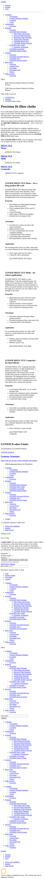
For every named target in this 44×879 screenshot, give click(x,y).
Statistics (4, 558)
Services (8, 492)
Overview (12, 479)
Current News (14, 506)
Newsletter (13, 508)
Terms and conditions (12, 526)
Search (4, 718)
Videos (11, 511)
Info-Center (9, 502)
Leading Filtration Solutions (18, 471)
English (7, 7)
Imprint (7, 528)
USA (7, 9)
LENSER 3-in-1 (15, 498)
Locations (12, 473)
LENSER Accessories (16, 489)
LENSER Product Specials (23, 680)
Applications (9, 477)
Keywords (4, 566)
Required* (4, 553)
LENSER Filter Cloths (17, 487)
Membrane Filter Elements (23, 674)
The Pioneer (13, 470)
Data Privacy (9, 530)
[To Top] (3, 873)
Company (8, 468)
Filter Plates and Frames (22, 670)
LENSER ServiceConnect (18, 500)
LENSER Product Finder (17, 491)
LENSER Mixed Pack (21, 678)
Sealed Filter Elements (21, 676)
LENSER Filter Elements (18, 485)
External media (6, 556)
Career (11, 475)
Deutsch (8, 5)
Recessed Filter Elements (22, 672)
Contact (7, 519)
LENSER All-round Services (19, 496)
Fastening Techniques (21, 683)
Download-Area (14, 510)
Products (8, 481)
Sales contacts (10, 513)
